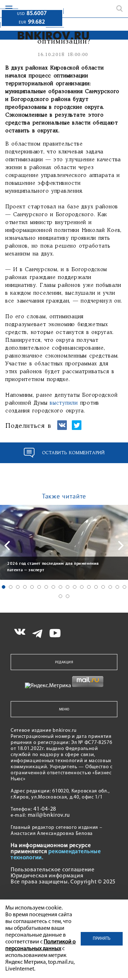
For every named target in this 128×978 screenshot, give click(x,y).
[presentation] (7, 545)
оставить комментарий (73, 453)
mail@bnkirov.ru (49, 815)
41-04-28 (44, 809)
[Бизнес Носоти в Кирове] (45, 35)
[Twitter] (76, 428)
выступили (65, 403)
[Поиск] (119, 8)
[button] (3, 587)
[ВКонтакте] (62, 428)
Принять (102, 939)
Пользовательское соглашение (53, 870)
